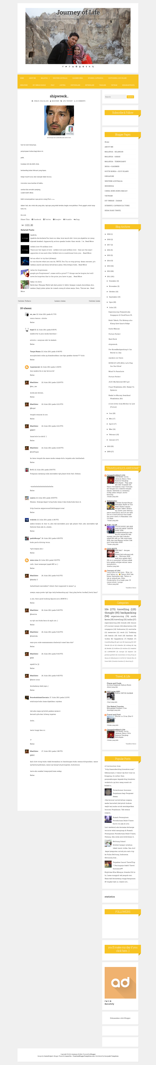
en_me (33, 314)
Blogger (127, 1018)
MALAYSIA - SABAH (112, 157)
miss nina (34, 560)
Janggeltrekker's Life (116, 475)
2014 (109, 260)
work (122, 632)
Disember (112, 281)
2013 (108, 266)
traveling (118, 619)
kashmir (129, 635)
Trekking (132, 632)
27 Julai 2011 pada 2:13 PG (60, 697)
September (113, 297)
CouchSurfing (109, 642)
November (113, 286)
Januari (112, 440)
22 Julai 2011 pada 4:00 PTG (46, 498)
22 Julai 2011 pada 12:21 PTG (52, 404)
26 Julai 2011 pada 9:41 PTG (52, 575)
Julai (111, 307)
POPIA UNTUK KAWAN (124, 693)
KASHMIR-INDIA (77, 78)
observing (128, 661)
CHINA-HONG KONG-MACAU (116, 191)
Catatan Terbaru (24, 301)
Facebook (37, 219)
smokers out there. (116, 358)
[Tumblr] (86, 66)
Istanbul (133, 648)
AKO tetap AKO (113, 691)
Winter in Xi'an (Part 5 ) (124, 717)
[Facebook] (63, 66)
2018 (108, 239)
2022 (108, 234)
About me (32, 78)
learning (128, 642)
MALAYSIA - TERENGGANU (115, 161)
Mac (110, 429)
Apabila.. (33, 235)
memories (112, 632)
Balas (32, 322)
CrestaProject (48, 1056)
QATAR (122, 658)
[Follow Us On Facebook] (105, 1001)
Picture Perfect (114, 334)
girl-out (119, 642)
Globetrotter (112, 501)
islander (120, 645)
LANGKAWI (111, 652)
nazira (32, 498)
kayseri (130, 652)
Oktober (112, 291)
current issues (113, 626)
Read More (89, 241)
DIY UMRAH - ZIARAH (113, 201)
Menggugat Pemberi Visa (116, 708)
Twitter (48, 219)
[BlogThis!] (28, 225)
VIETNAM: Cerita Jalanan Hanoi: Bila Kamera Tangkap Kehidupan (123, 480)
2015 (108, 255)
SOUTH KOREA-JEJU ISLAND (117, 78)
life (64, 101)
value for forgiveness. (39, 270)
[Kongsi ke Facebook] (32, 225)
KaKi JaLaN (112, 525)
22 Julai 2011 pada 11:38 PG (51, 367)
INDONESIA (109, 186)
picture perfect (110, 655)
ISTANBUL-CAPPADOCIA (95, 78)
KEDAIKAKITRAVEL (128, 85)
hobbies (117, 648)
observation (128, 626)
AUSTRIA (62, 85)
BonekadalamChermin (39, 697)
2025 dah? (119, 550)
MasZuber (34, 382)
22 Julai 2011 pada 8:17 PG (46, 314)
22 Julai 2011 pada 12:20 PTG (52, 382)
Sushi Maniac (114, 329)
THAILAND (102, 85)
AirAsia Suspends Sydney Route (119, 685)
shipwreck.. (59, 96)
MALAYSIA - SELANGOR (114, 152)
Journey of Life (78, 12)
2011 (108, 276)
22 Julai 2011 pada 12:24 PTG (52, 448)
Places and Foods (114, 683)
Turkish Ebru (130, 658)
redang (128, 645)
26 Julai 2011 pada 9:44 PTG (52, 632)
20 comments (80, 101)
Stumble (68, 219)
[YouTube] (79, 66)
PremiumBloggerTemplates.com (84, 1056)
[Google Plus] (69, 66)
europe (121, 652)
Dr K (32, 470)
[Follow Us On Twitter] (107, 1001)
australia (132, 629)
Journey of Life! (113, 570)
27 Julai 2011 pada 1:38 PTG (52, 751)
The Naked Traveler (115, 706)
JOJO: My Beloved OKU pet (119, 382)
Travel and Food (114, 714)
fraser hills (108, 661)
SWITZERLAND (75, 85)
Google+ (57, 219)
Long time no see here (116, 572)
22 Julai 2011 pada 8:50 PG (47, 330)
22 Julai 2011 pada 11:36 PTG (48, 520)
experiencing (117, 616)
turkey (107, 639)
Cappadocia (118, 639)
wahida (33, 520)
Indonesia (121, 629)
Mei (110, 419)
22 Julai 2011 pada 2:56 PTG (44, 470)
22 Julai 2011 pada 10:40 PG (51, 351)
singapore (109, 629)
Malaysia (44, 78)
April (111, 424)
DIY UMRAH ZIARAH (39, 85)
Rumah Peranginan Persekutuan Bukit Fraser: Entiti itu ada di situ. (123, 820)
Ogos (111, 302)
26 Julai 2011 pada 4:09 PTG (52, 538)
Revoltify (109, 1004)
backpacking (128, 612)
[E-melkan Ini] (26, 225)
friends (124, 623)
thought (69, 101)
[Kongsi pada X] (30, 225)
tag (135, 645)
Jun (110, 413)
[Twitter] (66, 66)
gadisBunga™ (35, 538)
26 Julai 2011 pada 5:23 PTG (49, 560)
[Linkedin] (73, 66)
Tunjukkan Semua (131, 587)
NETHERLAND (89, 85)
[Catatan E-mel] (22, 225)
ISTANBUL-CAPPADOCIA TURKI (117, 205)
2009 (108, 451)
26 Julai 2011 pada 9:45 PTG (52, 675)
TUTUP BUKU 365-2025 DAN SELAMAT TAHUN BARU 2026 (124, 528)
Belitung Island (119, 841)
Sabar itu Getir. (36, 282)
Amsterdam (121, 655)
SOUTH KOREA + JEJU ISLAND (117, 171)
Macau (107, 658)
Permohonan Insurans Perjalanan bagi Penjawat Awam (123, 793)
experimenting (111, 623)
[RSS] (89, 66)
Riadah (130, 639)
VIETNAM (114, 85)
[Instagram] (76, 66)
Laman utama (59, 301)
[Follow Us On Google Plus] (108, 1001)
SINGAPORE (24, 85)
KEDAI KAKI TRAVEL (113, 210)
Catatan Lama (94, 301)
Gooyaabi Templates (111, 1056)
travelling (123, 609)
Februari (112, 434)
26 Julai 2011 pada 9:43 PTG (52, 610)
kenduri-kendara (118, 661)
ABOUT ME (109, 147)
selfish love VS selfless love (41, 247)
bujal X (33, 330)
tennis (133, 623)
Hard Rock (113, 339)
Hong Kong (130, 655)
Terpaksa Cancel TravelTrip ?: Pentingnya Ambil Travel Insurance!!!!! (124, 865)
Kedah (109, 648)
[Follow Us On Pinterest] (110, 1001)
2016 (108, 250)
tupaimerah (35, 367)
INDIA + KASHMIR (112, 166)
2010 (108, 446)
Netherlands (114, 658)
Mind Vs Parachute (116, 371)
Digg (78, 219)
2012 (108, 271)
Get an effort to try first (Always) (43, 258)
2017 (108, 245)
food (120, 635)
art (113, 645)
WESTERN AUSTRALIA (60, 78)
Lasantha (68, 1056)
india (129, 619)
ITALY (52, 85)
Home (22, 78)
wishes (125, 648)
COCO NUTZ (112, 549)
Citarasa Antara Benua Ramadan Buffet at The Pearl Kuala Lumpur (124, 505)
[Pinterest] (83, 66)
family (111, 635)
